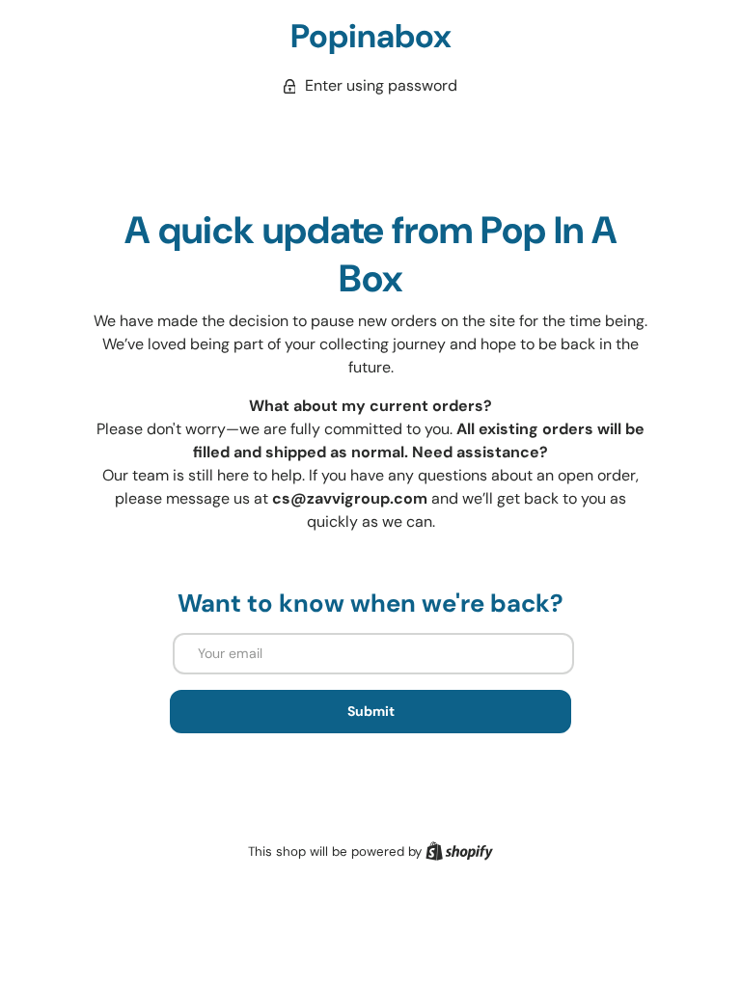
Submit (371, 711)
